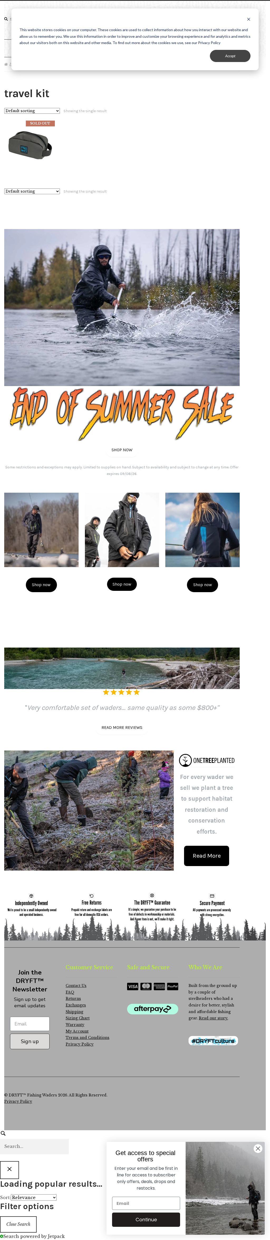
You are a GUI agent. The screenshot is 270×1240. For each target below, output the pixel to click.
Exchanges (76, 1005)
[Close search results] (9, 1170)
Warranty (75, 1025)
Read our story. (213, 1018)
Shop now (41, 584)
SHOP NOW (122, 449)
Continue (146, 1219)
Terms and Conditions (87, 1037)
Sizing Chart (78, 1018)
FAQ (70, 992)
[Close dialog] (258, 1148)
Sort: (5, 1197)
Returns (73, 998)
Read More (207, 855)
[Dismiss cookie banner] (248, 20)
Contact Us (76, 986)
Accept (230, 56)
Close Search (18, 1224)
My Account (77, 1031)
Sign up (30, 1041)
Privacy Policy (80, 1044)
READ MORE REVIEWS (122, 727)
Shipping (74, 1012)
